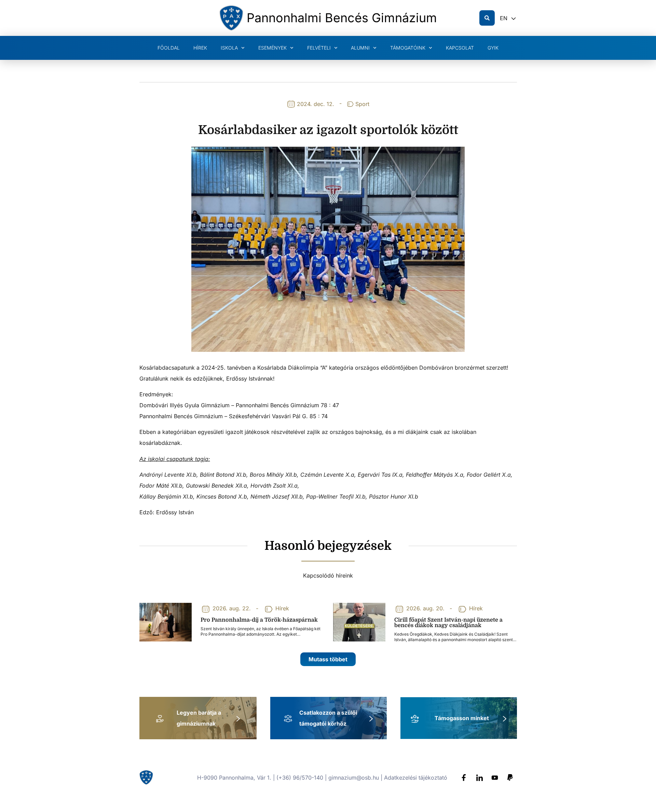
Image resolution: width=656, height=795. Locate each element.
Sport (362, 104)
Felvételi (319, 48)
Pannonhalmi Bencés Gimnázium (342, 17)
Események (272, 48)
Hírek (200, 48)
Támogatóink (407, 48)
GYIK (493, 48)
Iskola (229, 48)
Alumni (360, 48)
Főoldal (169, 48)
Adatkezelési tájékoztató (415, 777)
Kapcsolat (460, 48)
